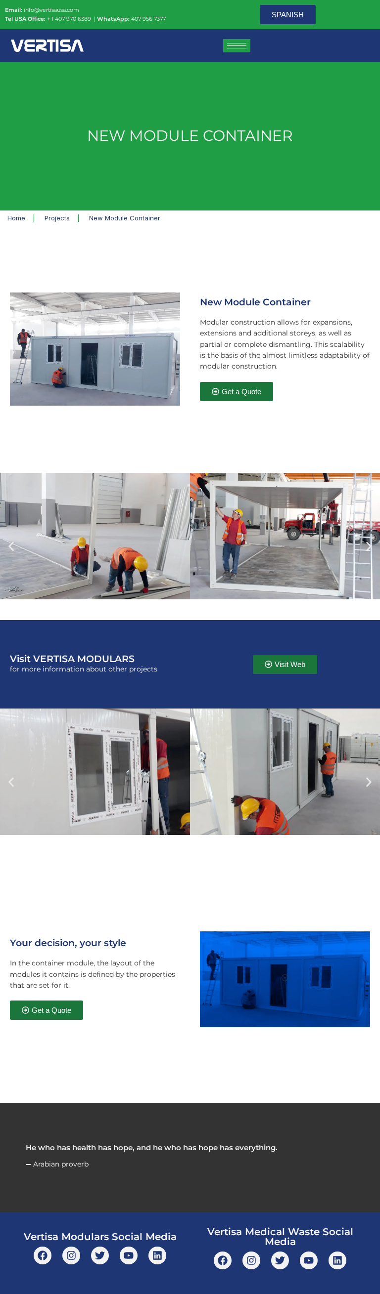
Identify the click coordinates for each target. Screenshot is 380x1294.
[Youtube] (129, 1255)
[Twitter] (100, 1255)
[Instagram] (71, 1255)
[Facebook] (42, 1255)
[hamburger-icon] (236, 45)
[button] (11, 546)
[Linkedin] (157, 1255)
